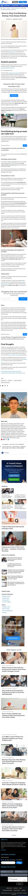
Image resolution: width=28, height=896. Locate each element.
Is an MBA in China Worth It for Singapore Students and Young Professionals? (12, 738)
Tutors (8, 859)
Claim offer (14, 95)
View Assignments (7, 610)
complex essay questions (14, 72)
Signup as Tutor (6, 606)
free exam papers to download (14, 354)
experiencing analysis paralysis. (8, 67)
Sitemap (23, 890)
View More (14, 835)
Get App (4, 612)
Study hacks (3, 380)
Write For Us (9, 888)
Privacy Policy (17, 890)
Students (5, 444)
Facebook (6, 452)
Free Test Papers (6, 602)
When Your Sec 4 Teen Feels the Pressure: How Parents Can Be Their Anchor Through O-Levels (14, 669)
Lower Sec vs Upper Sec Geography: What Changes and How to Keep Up (14, 783)
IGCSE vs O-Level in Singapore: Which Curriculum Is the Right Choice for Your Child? (12, 805)
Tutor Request (23, 2)
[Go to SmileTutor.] (1, 8)
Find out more (6, 608)
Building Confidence (5, 382)
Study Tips (9, 780)
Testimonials (5, 600)
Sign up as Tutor (14, 479)
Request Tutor (14, 475)
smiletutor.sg (21, 436)
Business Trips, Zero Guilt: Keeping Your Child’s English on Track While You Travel (13, 761)
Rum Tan (10, 19)
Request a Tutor (6, 596)
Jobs (20, 888)
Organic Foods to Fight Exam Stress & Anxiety (11, 371)
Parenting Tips (10, 665)
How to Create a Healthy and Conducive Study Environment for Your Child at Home (13, 715)
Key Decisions (5, 824)
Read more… (3, 849)
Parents (4, 665)
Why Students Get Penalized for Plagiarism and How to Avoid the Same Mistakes (13, 692)
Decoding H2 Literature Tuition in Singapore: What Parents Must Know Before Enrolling (13, 828)
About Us (23, 5)
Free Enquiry (7, 5)
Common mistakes (17, 380)
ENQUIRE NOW (13, 638)
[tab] (5, 452)
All (3, 859)
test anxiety (12, 51)
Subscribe (15, 2)
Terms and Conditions (7, 890)
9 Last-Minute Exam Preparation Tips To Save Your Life (13, 372)
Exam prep (10, 380)
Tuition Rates (15, 5)
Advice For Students (17, 444)
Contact (15, 888)
